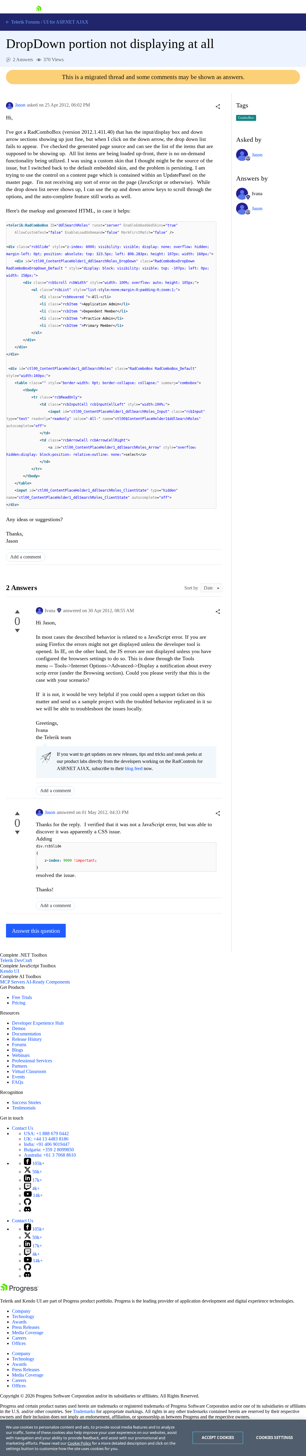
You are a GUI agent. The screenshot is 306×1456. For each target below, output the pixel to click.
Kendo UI (9, 971)
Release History (27, 1039)
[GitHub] (27, 1203)
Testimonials (24, 1107)
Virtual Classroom (29, 1071)
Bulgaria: (49, 1149)
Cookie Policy (79, 1443)
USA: (46, 1133)
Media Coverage (27, 1332)
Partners (19, 1066)
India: (47, 1144)
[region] (153, 1438)
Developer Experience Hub (38, 1023)
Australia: (50, 1155)
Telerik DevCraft (16, 960)
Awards (19, 1321)
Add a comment (25, 556)
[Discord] (27, 1210)
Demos (18, 1028)
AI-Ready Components (48, 981)
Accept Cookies (218, 1437)
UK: (46, 1138)
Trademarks (84, 1411)
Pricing (18, 1002)
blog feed (134, 768)
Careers (19, 1337)
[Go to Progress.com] (19, 1290)
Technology (23, 1316)
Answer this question (36, 931)
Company (21, 1311)
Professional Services (32, 1060)
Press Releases (25, 1327)
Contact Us (22, 1128)
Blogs (17, 1049)
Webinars (21, 1055)
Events (18, 1076)
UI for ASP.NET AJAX (65, 21)
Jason (20, 104)
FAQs (17, 1082)
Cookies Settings (274, 1437)
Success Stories (26, 1102)
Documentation (26, 1033)
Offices (19, 1343)
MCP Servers (12, 981)
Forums (19, 1044)
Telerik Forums (25, 21)
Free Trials (22, 997)
